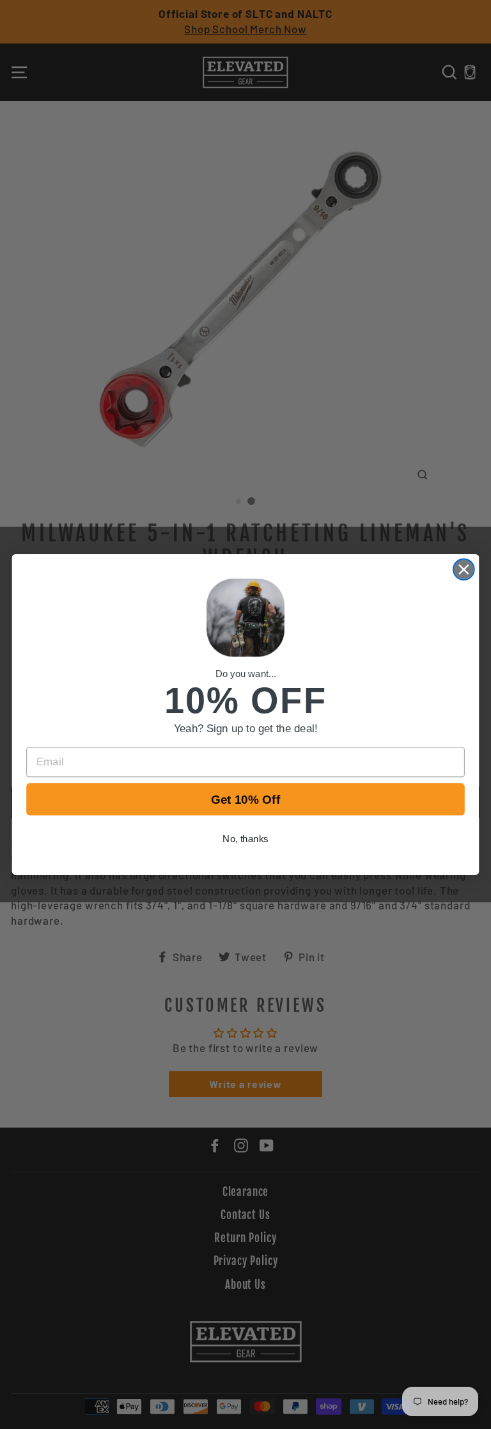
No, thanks (245, 839)
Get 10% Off (246, 799)
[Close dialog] (463, 569)
